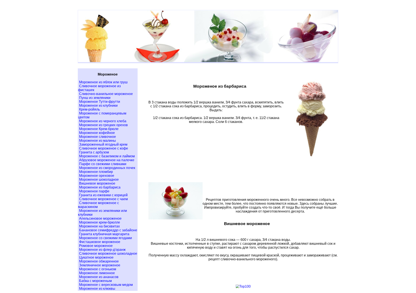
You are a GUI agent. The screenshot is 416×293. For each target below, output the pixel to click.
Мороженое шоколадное (99, 179)
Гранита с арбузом (94, 152)
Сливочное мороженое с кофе (103, 148)
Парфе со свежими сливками (102, 164)
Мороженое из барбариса (99, 187)
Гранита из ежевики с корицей (103, 195)
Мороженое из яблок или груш (103, 82)
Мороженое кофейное (97, 133)
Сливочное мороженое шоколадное (108, 253)
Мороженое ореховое (96, 175)
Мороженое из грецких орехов (103, 125)
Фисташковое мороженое (99, 242)
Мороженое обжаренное (99, 261)
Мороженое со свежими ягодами (105, 238)
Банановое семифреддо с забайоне (108, 230)
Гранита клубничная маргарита (104, 234)
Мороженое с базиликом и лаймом (107, 156)
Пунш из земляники (94, 98)
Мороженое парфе (94, 191)
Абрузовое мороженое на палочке (106, 160)
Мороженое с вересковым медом (106, 285)
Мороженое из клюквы (97, 288)
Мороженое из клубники (98, 105)
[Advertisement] (243, 171)
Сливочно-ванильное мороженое (106, 94)
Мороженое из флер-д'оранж (102, 249)
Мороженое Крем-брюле (99, 129)
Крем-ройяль (89, 109)
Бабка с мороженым (95, 281)
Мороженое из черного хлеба (102, 121)
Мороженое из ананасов (99, 277)
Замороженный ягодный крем (103, 144)
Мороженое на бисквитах (99, 226)
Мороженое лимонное (97, 273)
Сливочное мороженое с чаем (103, 199)
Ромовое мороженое (96, 246)
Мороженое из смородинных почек (107, 168)
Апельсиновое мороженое (100, 218)
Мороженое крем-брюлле (99, 222)
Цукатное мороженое (96, 257)
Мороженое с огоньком (97, 269)
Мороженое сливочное (97, 136)
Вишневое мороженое (97, 183)
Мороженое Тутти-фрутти (99, 101)
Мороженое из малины (97, 140)
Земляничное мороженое (99, 265)
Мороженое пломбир (96, 172)
